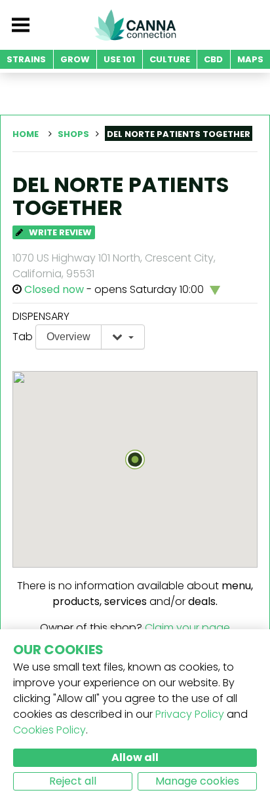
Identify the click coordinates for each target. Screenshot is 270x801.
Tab (22, 336)
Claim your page (187, 627)
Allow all (135, 757)
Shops (73, 134)
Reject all (72, 781)
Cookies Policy (49, 729)
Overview (68, 336)
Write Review (59, 232)
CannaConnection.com (135, 25)
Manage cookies (197, 781)
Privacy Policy (189, 714)
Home (25, 134)
